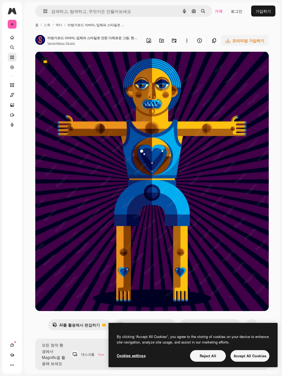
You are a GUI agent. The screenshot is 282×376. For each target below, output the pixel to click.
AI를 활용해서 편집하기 (76, 326)
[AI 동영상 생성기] (12, 114)
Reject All (208, 355)
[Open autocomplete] (43, 11)
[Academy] (12, 355)
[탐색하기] (12, 67)
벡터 (59, 24)
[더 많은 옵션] (186, 40)
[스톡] (12, 57)
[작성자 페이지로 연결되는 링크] (40, 40)
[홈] (12, 37)
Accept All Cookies (250, 355)
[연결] (12, 345)
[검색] (12, 47)
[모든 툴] (12, 85)
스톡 (47, 24)
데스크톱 (92, 354)
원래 (67, 62)
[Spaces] (12, 95)
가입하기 (263, 11)
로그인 (236, 11)
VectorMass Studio (61, 43)
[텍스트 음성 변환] (12, 124)
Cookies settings (131, 355)
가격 (219, 11)
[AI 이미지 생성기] (12, 104)
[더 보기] (12, 365)
